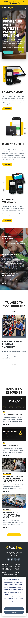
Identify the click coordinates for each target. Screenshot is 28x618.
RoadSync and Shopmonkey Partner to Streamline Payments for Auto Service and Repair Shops (13, 479)
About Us (17, 566)
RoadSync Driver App (7, 568)
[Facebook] (8, 559)
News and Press (7, 473)
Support (17, 576)
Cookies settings (14, 605)
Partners (17, 569)
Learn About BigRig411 (7, 574)
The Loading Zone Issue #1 (12, 415)
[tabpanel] (14, 338)
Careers (17, 568)
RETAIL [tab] (14, 369)
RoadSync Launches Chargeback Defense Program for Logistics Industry (11, 515)
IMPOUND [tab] (14, 364)
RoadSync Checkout (7, 566)
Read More (6, 424)
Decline (14, 612)
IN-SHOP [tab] (14, 311)
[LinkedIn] (15, 559)
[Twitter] (12, 559)
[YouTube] (18, 559)
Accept (14, 608)
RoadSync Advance (6, 569)
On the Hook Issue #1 (10, 446)
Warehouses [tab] (14, 374)
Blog (4, 411)
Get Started (8, 52)
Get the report (13, 3)
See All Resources (14, 535)
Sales (16, 574)
